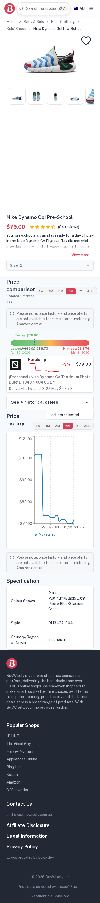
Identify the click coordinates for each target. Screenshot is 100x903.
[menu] (91, 8)
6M (71, 291)
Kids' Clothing (63, 22)
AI (64, 8)
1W (41, 291)
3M (60, 291)
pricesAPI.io (67, 886)
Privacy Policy (22, 846)
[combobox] (43, 8)
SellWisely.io (58, 896)
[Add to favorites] (86, 40)
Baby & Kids (33, 22)
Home (11, 22)
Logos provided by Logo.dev (30, 857)
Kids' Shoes (16, 29)
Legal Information (26, 836)
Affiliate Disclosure (28, 825)
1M (51, 291)
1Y (80, 291)
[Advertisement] (50, 161)
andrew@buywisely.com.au (29, 814)
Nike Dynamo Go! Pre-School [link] (58, 29)
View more (80, 255)
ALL (90, 291)
